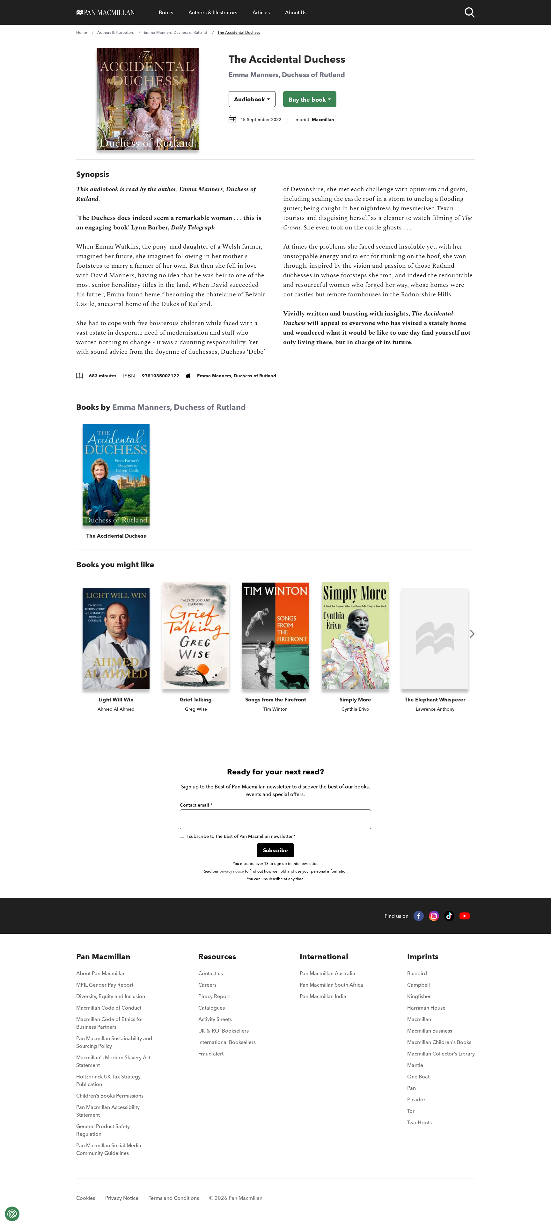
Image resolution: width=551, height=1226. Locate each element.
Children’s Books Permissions (109, 1095)
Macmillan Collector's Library (441, 1053)
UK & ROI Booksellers (223, 1030)
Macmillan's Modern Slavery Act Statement (113, 1061)
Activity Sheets (215, 1019)
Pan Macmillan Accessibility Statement (108, 1111)
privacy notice (231, 871)
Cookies (85, 1198)
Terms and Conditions (174, 1198)
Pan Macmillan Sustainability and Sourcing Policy (114, 1042)
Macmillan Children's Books (439, 1042)
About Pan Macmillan (101, 973)
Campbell (418, 985)
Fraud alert (211, 1053)
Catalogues (211, 1008)
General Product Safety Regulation (103, 1130)
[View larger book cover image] (148, 99)
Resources (217, 956)
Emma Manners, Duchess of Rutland (175, 32)
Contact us (210, 973)
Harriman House (426, 1008)
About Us (295, 12)
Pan (411, 1088)
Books (166, 12)
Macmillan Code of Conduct (108, 1008)
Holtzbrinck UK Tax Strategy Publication (108, 1080)
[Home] (105, 12)
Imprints (422, 956)
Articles (261, 12)
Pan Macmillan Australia (327, 973)
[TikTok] (449, 916)
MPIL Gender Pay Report (104, 985)
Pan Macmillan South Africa (331, 985)
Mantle (415, 1065)
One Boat (418, 1076)
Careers (207, 985)
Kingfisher (419, 996)
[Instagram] (434, 916)
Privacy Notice (121, 1198)
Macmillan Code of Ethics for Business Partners (109, 1023)
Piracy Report (214, 996)
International (324, 956)
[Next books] (472, 633)
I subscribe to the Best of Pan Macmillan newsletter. (241, 836)
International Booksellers (227, 1042)
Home (81, 32)
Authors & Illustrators (212, 12)
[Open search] (470, 12)
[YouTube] (464, 916)
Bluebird (417, 973)
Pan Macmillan (103, 956)
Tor (411, 1111)
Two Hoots (419, 1122)
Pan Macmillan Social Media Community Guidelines (108, 1149)
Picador (416, 1099)
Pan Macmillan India (323, 996)
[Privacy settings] (12, 1214)
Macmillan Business (429, 1030)
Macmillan (419, 1019)
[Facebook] (419, 916)
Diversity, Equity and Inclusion (110, 996)
